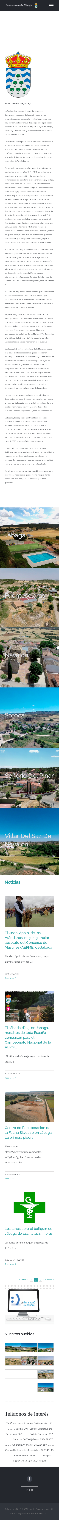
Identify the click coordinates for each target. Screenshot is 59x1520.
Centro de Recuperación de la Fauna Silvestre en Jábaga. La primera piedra (28, 1132)
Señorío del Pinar (29, 775)
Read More (9, 978)
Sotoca (15, 715)
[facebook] (29, 1479)
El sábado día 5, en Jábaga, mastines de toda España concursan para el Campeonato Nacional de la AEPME (28, 1037)
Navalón (16, 655)
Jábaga (15, 535)
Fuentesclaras (25, 595)
